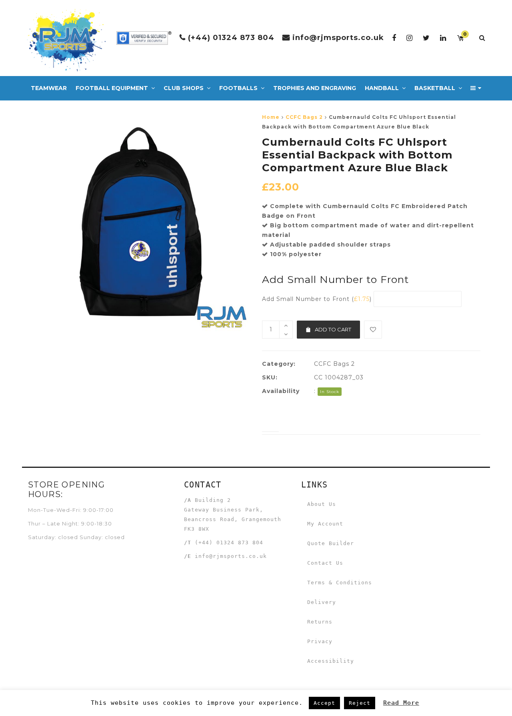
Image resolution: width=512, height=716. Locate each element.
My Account (325, 524)
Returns (319, 622)
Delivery (321, 602)
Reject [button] (359, 703)
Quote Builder (330, 543)
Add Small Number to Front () (317, 299)
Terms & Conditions (339, 583)
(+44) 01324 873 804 (231, 37)
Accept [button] (324, 703)
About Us (321, 504)
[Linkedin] (443, 37)
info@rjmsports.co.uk (338, 37)
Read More (401, 702)
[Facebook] (394, 37)
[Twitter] (426, 37)
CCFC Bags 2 (304, 117)
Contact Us (325, 563)
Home (271, 117)
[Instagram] (409, 37)
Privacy (319, 641)
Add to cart (333, 329)
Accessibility (330, 661)
